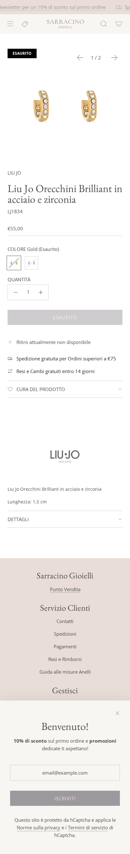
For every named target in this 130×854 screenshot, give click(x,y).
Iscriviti (65, 798)
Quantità (19, 279)
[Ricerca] (103, 23)
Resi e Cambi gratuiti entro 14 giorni (55, 371)
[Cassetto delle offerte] (25, 23)
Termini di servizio (88, 827)
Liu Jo (14, 173)
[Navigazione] (10, 23)
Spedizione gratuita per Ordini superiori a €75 (66, 358)
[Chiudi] (117, 713)
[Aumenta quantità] (40, 292)
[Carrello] (118, 23)
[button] (80, 57)
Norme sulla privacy (38, 827)
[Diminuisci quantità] (15, 292)
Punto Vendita (65, 589)
